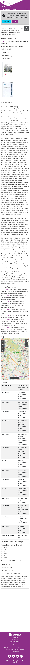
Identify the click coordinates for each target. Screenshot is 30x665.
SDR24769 (6, 289)
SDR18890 (7, 309)
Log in (15, 662)
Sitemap (15, 644)
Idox (19, 648)
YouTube (17, 656)
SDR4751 (7, 301)
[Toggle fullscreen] (26, 340)
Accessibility (15, 639)
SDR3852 (7, 295)
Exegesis (13, 648)
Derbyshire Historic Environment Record (9, 8)
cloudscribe (16, 651)
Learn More (7, 21)
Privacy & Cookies (15, 641)
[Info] (2, 347)
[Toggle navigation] (26, 8)
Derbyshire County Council (14, 661)
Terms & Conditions (15, 643)
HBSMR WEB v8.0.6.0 (18, 649)
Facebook (9, 656)
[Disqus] (15, 610)
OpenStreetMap (19, 376)
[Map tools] (2, 350)
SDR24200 (7, 319)
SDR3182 (7, 315)
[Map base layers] (2, 344)
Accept (15, 21)
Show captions (6, 58)
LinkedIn (21, 656)
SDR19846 (7, 327)
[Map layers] (2, 341)
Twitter (13, 656)
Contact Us (15, 637)
